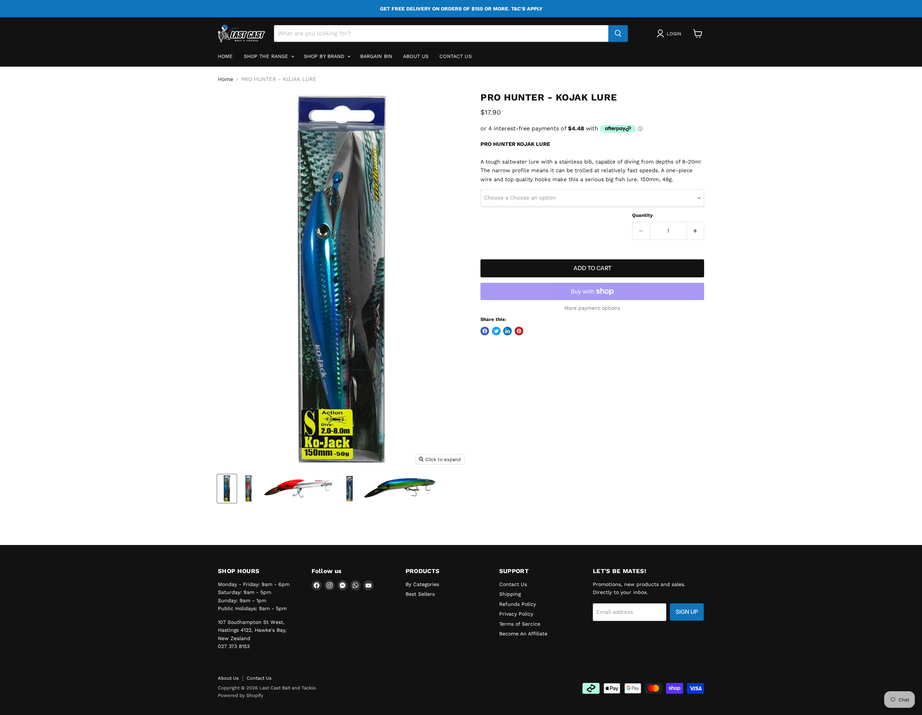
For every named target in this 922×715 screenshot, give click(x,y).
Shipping (510, 594)
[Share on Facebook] (484, 331)
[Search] (618, 33)
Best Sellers (420, 594)
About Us (228, 678)
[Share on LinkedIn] (507, 331)
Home (225, 56)
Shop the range (267, 56)
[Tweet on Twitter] (496, 331)
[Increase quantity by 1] (695, 231)
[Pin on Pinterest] (519, 331)
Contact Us (455, 56)
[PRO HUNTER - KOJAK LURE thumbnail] (227, 488)
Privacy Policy (516, 614)
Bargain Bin (376, 56)
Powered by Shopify (240, 695)
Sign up (687, 611)
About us (416, 56)
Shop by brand (325, 56)
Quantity (642, 215)
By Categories (422, 584)
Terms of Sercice (519, 624)
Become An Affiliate (523, 633)
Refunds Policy (517, 604)
